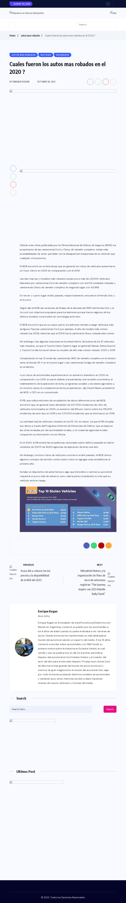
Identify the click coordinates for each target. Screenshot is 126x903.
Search (110, 709)
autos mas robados (30, 35)
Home (12, 35)
